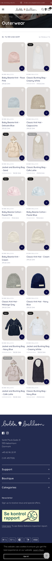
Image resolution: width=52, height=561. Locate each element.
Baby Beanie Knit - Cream (11, 258)
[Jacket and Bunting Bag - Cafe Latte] (13, 370)
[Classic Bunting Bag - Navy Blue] (38, 370)
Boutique (8, 478)
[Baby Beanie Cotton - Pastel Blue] (38, 191)
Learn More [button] (38, 550)
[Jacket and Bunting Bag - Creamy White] (38, 326)
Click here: (6, 526)
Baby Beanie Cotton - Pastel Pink (12, 213)
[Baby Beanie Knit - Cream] (13, 236)
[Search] (42, 9)
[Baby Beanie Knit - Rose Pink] (13, 57)
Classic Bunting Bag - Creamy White (37, 79)
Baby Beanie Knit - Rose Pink (13, 79)
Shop (10, 17)
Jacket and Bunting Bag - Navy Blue (13, 348)
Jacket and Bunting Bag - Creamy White (38, 348)
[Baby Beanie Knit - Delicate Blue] (13, 102)
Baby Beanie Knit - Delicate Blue (11, 124)
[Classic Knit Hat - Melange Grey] (13, 281)
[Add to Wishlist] (22, 45)
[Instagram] (8, 433)
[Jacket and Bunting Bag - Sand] (13, 147)
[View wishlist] (46, 9)
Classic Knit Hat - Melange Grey (10, 303)
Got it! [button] (26, 556)
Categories (9, 487)
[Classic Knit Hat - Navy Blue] (38, 281)
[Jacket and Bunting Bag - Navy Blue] (13, 326)
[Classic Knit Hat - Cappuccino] (38, 102)
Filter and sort (12, 37)
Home (4, 17)
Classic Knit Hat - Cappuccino (35, 124)
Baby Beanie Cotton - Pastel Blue (37, 213)
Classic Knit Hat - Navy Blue (37, 303)
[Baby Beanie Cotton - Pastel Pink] (13, 191)
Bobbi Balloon (8, 74)
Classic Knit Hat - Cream (38, 256)
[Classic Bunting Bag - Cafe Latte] (38, 147)
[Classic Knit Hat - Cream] (38, 236)
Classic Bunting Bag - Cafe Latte (37, 169)
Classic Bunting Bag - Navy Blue (37, 392)
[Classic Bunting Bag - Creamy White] (38, 57)
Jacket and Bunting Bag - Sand (13, 169)
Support (7, 469)
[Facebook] (4, 433)
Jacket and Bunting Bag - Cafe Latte (13, 392)
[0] (49, 9)
